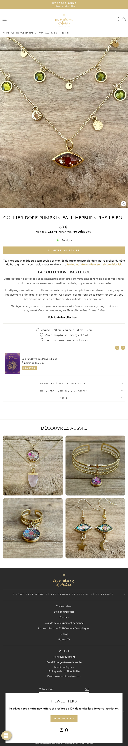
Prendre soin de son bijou (64, 383)
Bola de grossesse (64, 611)
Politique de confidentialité (48, 743)
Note (64, 398)
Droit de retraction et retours (63, 676)
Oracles (64, 617)
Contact (64, 651)
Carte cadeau (64, 606)
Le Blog (64, 633)
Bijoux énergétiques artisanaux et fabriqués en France (63, 594)
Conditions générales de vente (64, 662)
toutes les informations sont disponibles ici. (94, 264)
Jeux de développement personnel (64, 622)
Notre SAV (64, 639)
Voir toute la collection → (64, 317)
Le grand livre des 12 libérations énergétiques (64, 628)
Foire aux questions (64, 656)
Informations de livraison (64, 390)
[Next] (123, 348)
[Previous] (117, 348)
